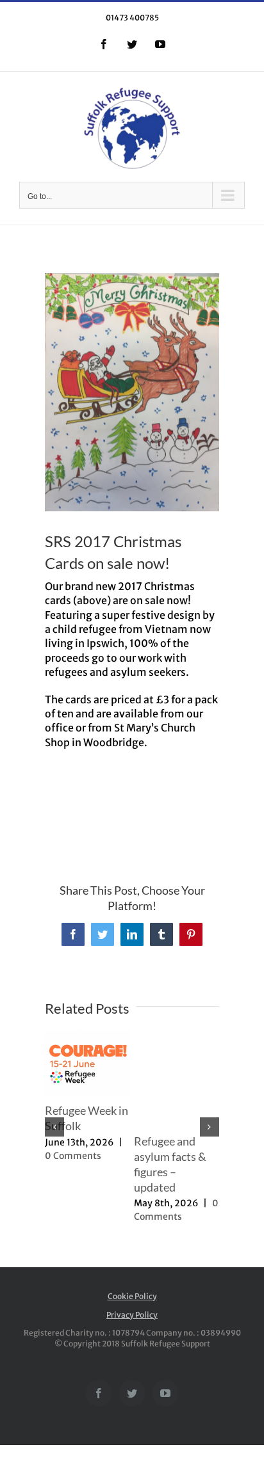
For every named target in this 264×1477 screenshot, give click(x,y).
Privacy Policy (132, 1315)
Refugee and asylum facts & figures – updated (170, 1164)
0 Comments (73, 1156)
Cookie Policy (132, 1296)
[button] (54, 1127)
